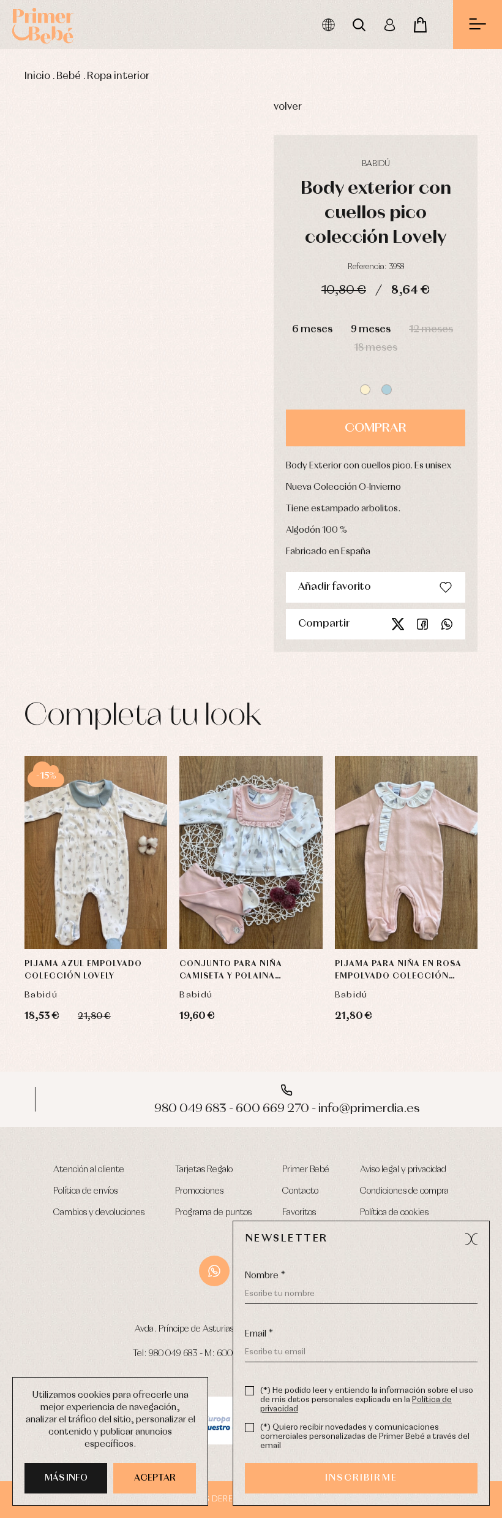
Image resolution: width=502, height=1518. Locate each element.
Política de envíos (85, 1191)
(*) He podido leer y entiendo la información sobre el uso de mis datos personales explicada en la (366, 1400)
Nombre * (265, 1276)
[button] (365, 389)
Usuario (389, 24)
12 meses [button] (431, 329)
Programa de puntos (213, 1212)
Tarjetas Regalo (204, 1169)
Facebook (422, 624)
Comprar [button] (375, 428)
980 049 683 (173, 1353)
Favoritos (299, 1212)
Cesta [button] (420, 24)
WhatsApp (214, 1271)
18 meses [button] (375, 348)
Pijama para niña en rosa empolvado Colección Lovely (398, 971)
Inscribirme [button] (361, 1478)
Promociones (199, 1191)
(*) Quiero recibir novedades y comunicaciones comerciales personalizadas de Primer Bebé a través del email (365, 1437)
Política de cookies (394, 1212)
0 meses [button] (77, 854)
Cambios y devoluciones (98, 1212)
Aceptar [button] (155, 1478)
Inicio (37, 76)
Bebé (68, 76)
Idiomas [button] (328, 24)
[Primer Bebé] (42, 24)
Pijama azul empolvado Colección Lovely (83, 970)
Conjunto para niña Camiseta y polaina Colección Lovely (230, 971)
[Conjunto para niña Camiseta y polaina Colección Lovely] (250, 852)
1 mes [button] (120, 854)
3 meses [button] (72, 884)
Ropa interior (118, 76)
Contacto (300, 1191)
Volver (288, 107)
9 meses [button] (371, 329)
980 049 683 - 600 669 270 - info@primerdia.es (251, 1108)
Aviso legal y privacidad (403, 1169)
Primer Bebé (305, 1169)
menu (477, 24)
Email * (259, 1334)
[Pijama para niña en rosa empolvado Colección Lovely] (406, 852)
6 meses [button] (312, 329)
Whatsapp (447, 624)
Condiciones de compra (404, 1191)
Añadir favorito (334, 587)
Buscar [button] (358, 24)
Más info (66, 1478)
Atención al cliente (88, 1169)
